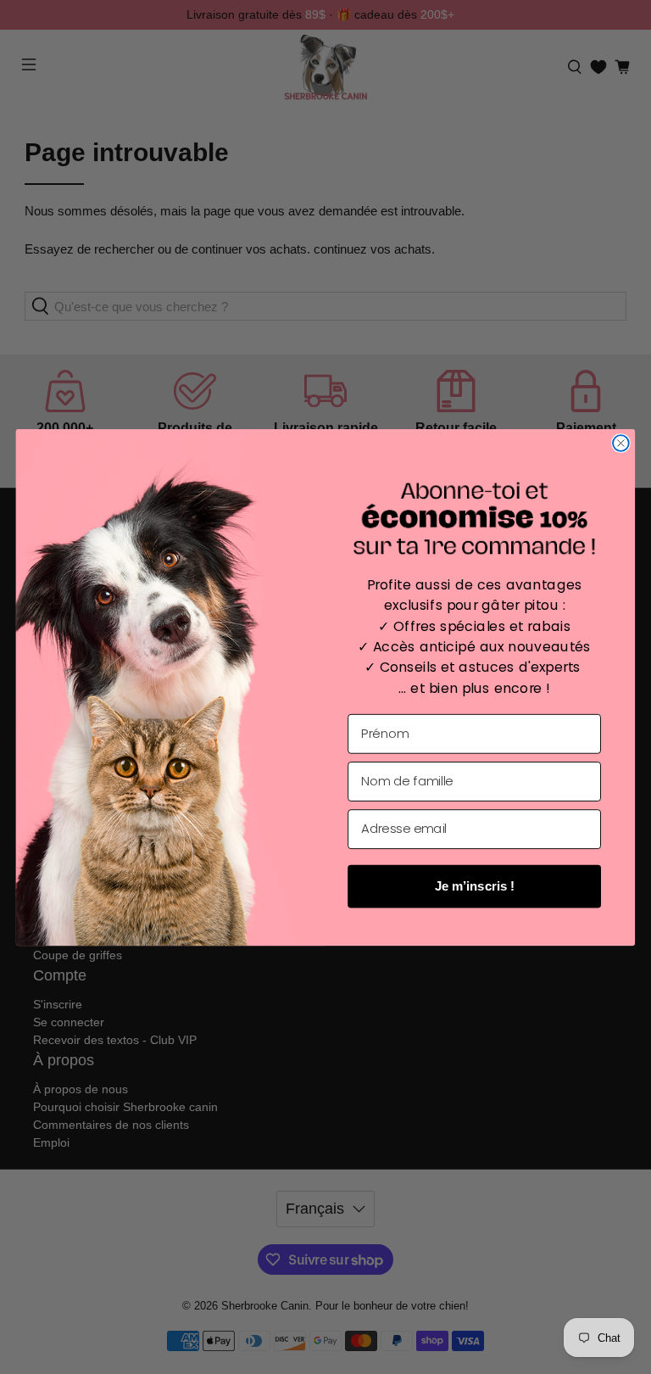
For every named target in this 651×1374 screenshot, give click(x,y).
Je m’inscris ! (475, 885)
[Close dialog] (621, 443)
